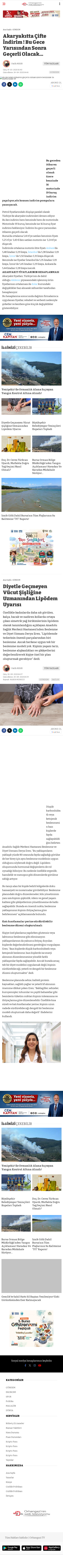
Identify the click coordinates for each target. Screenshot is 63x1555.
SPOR (8, 1397)
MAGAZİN (11, 1406)
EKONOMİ (11, 1392)
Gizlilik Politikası (14, 1487)
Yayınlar (10, 1460)
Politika (9, 1401)
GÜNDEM (54, 72)
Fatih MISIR (17, 63)
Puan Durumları (13, 1437)
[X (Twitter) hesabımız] (30, 1365)
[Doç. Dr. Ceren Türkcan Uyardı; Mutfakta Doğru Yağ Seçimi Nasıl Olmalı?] (16, 446)
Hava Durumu (12, 1432)
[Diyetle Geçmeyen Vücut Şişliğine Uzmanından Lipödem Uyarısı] (16, 408)
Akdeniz (16, 280)
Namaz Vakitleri (14, 1428)
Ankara (50, 248)
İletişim (9, 1496)
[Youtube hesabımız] (39, 1365)
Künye (9, 1482)
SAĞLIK (55, 679)
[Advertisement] (31, 124)
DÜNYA (9, 1410)
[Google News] (56, 85)
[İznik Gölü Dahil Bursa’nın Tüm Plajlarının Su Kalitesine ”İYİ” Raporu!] (31, 495)
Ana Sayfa (10, 1473)
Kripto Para (11, 1442)
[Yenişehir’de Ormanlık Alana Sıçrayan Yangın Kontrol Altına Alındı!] (31, 369)
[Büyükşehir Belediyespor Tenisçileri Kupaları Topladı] (47, 408)
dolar (35, 284)
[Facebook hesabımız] (25, 1365)
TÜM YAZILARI (51, 63)
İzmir (12, 256)
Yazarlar (10, 1477)
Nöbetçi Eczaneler (15, 1423)
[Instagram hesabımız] (35, 1365)
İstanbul (33, 252)
